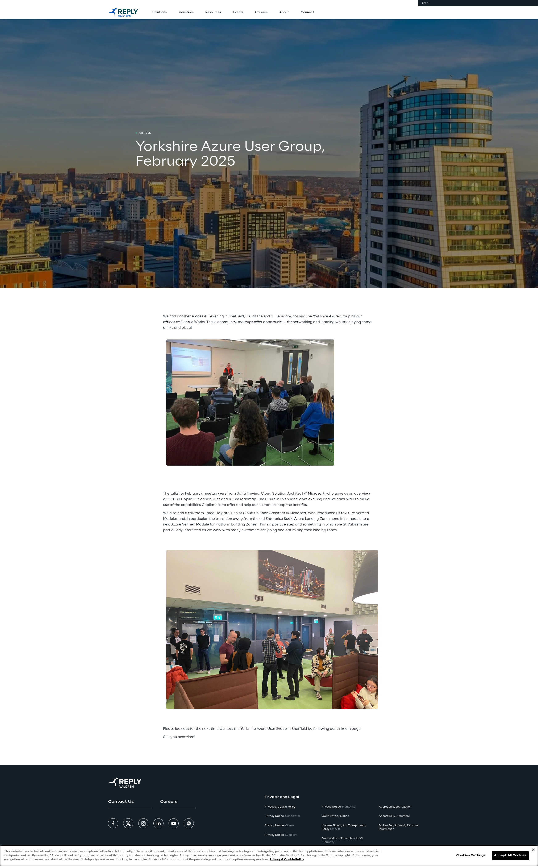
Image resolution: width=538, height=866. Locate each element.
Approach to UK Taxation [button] (395, 806)
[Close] (533, 849)
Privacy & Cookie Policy (287, 859)
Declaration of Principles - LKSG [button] (342, 840)
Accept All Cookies (510, 855)
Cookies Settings (470, 855)
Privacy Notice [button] (282, 816)
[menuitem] (159, 12)
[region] (269, 855)
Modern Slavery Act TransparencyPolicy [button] (344, 827)
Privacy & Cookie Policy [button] (280, 806)
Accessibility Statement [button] (394, 816)
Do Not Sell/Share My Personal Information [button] (398, 827)
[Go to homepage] (123, 12)
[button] (130, 801)
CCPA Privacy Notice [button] (335, 816)
